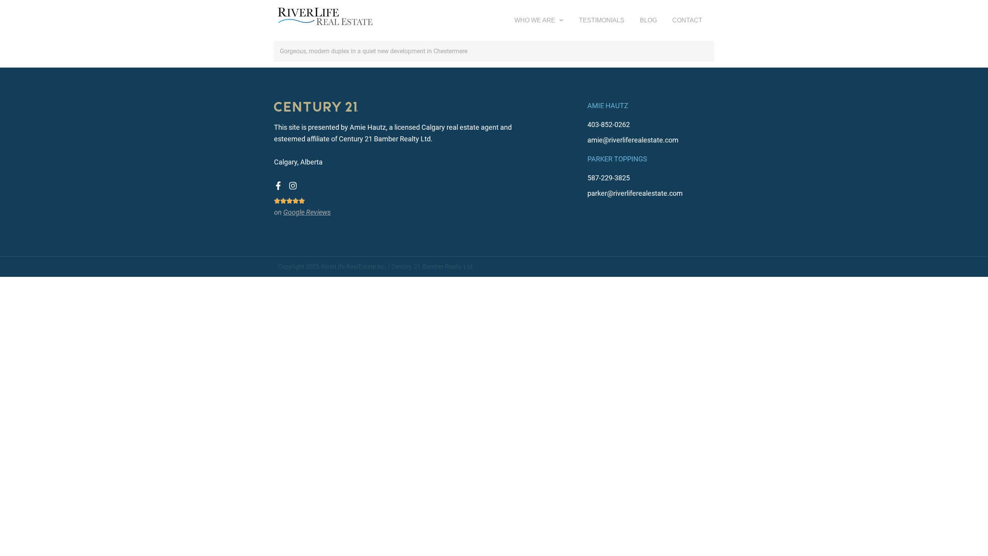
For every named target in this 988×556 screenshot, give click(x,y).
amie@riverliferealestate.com (632, 140)
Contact (687, 20)
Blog (648, 20)
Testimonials (601, 20)
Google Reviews (307, 212)
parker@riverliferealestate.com (635, 193)
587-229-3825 (608, 178)
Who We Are (534, 20)
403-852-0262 (608, 124)
